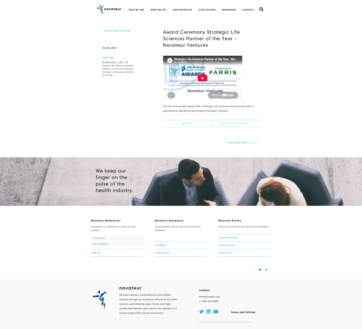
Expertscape (162, 253)
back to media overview (117, 31)
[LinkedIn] (208, 312)
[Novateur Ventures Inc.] (109, 10)
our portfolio (182, 9)
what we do (158, 9)
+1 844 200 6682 (208, 301)
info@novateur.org (209, 296)
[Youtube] (215, 312)
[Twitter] (201, 312)
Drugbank (160, 245)
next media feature (238, 143)
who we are (136, 9)
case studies (207, 9)
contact (248, 9)
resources (229, 9)
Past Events (225, 253)
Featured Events (228, 238)
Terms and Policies (243, 312)
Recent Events (227, 245)
